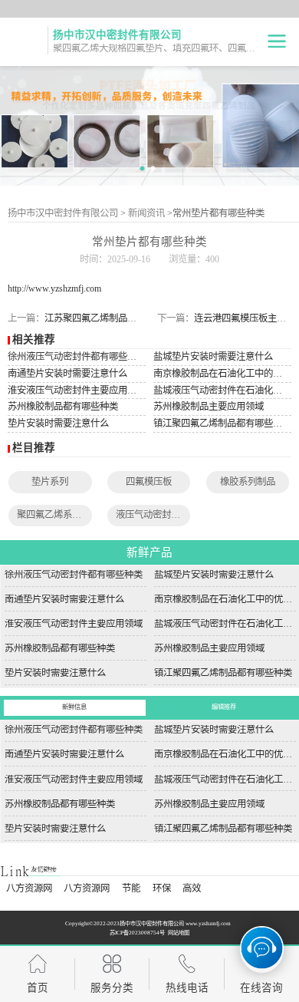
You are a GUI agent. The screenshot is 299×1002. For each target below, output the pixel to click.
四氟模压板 (149, 481)
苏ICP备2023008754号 (137, 933)
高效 (191, 888)
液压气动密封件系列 (157, 514)
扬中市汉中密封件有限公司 (63, 213)
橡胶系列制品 (247, 481)
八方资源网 (29, 888)
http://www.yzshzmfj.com (54, 288)
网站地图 (178, 933)
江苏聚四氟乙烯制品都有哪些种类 (113, 318)
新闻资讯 (146, 213)
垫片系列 (49, 481)
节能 (131, 888)
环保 (162, 888)
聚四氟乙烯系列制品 (58, 514)
